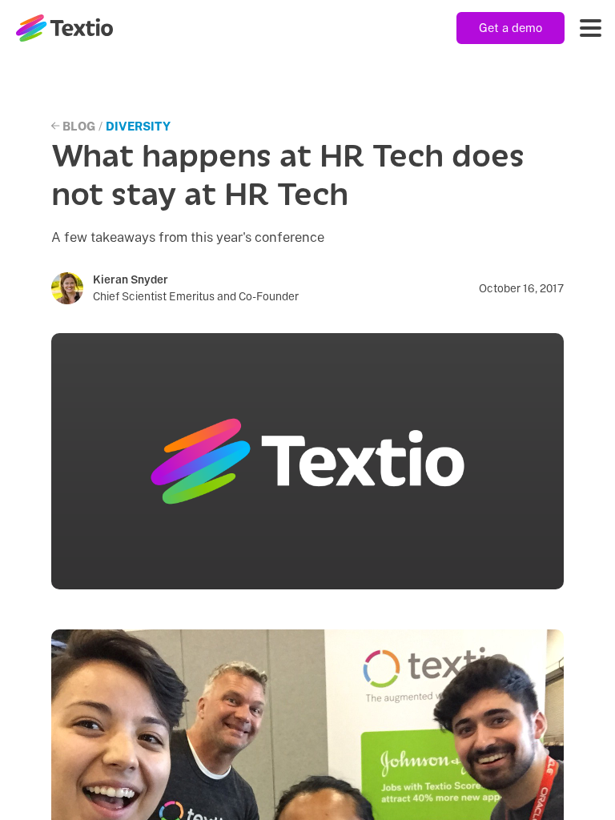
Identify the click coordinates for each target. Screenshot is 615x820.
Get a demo (510, 27)
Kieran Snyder (130, 279)
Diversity (138, 126)
